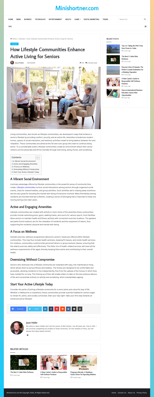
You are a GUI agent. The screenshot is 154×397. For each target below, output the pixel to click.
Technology (40, 19)
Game (76, 19)
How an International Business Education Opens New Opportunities (132, 92)
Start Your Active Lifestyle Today (26, 172)
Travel (105, 19)
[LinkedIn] (45, 309)
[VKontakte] (68, 309)
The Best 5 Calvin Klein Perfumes (22, 372)
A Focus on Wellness (21, 167)
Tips (10, 26)
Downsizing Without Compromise (26, 169)
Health (68, 19)
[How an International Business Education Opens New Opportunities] (113, 93)
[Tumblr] (51, 309)
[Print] (79, 309)
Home (10, 19)
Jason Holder (19, 63)
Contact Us (122, 393)
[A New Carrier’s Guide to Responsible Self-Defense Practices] (53, 362)
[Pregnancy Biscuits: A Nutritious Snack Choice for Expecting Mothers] (84, 362)
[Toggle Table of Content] (36, 158)
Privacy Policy (142, 393)
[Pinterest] (56, 309)
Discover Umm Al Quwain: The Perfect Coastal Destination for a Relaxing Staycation (132, 69)
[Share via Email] (74, 309)
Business (28, 19)
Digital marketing (91, 19)
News (18, 19)
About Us (131, 393)
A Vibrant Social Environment (24, 161)
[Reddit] (62, 309)
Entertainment (55, 19)
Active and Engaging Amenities (25, 164)
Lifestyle (22, 39)
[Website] (27, 335)
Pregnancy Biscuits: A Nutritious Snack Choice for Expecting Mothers (83, 373)
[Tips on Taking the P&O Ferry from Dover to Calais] (113, 49)
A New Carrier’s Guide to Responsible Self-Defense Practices (53, 373)
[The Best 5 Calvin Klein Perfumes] (23, 362)
